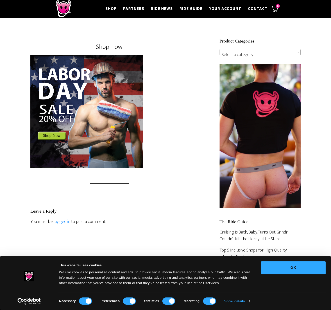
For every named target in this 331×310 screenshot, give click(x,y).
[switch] (129, 301)
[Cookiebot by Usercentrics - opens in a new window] (29, 301)
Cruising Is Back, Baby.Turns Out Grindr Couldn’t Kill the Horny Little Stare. (254, 235)
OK (293, 268)
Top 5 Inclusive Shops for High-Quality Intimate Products (253, 253)
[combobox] (260, 52)
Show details (234, 301)
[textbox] (260, 54)
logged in (62, 221)
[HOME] (77, 9)
